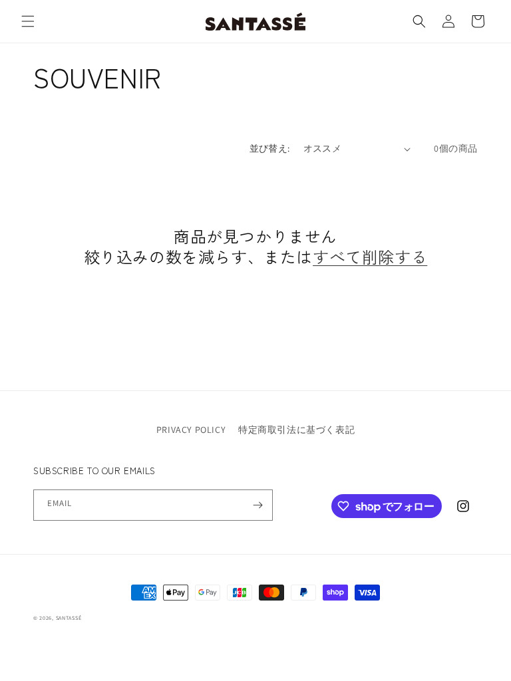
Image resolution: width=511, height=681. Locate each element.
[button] (28, 21)
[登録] (257, 505)
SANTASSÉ (69, 617)
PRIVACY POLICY (191, 430)
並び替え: (270, 148)
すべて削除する (370, 256)
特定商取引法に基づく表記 (296, 430)
